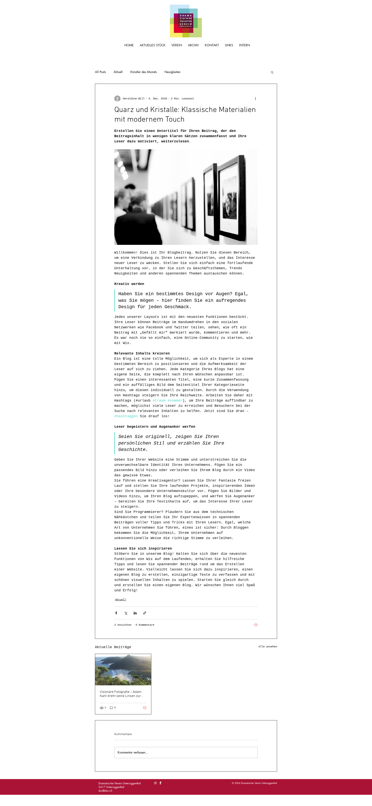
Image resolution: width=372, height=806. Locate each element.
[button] (272, 72)
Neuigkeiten (172, 72)
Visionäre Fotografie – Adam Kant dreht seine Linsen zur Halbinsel (120, 694)
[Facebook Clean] (160, 782)
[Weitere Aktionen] (255, 98)
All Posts (100, 72)
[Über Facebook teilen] (116, 613)
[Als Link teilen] (144, 613)
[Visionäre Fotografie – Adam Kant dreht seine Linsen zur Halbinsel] (123, 669)
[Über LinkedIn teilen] (135, 613)
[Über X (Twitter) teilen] (125, 613)
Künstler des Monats (143, 72)
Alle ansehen (267, 646)
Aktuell (118, 72)
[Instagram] (155, 782)
